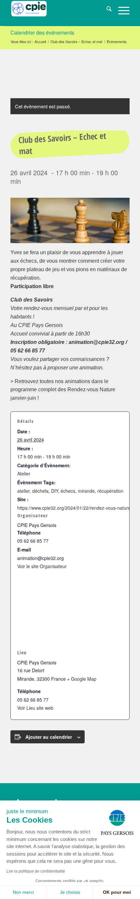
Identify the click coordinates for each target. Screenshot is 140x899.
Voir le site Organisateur (42, 566)
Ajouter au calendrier (48, 737)
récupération (110, 491)
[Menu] (121, 10)
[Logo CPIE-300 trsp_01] (57, 13)
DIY (54, 491)
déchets (40, 491)
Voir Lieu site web (35, 708)
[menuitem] (106, 10)
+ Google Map (81, 678)
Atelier (23, 473)
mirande (86, 491)
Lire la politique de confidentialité (36, 871)
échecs (68, 491)
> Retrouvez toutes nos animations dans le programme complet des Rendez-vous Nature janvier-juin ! (62, 390)
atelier (23, 491)
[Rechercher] (106, 10)
